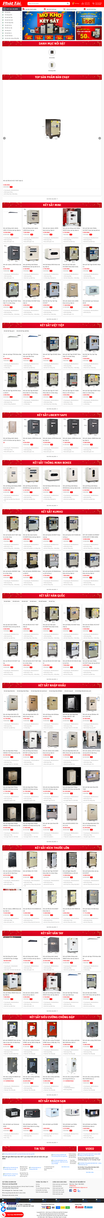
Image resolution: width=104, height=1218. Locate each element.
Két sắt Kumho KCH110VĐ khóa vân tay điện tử (70, 494)
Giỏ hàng (76, 3)
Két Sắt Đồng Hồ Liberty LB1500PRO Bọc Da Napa (10, 879)
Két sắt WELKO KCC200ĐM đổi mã (32, 832)
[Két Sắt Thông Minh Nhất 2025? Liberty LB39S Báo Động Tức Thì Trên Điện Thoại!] (90, 1082)
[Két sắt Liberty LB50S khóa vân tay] (12, 175)
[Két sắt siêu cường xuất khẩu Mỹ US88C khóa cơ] (32, 987)
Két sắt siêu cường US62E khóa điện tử (92, 963)
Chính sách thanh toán (58, 1128)
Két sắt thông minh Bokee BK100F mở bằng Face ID (30, 673)
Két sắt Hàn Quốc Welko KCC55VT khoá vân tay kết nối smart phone (91, 584)
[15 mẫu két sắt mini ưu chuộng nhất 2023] (56, 1100)
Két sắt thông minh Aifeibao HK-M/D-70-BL (51, 637)
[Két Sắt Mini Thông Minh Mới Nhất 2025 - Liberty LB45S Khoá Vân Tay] (90, 1101)
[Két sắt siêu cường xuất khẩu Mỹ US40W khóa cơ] (92, 987)
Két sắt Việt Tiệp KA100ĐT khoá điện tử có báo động (30, 313)
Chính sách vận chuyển (58, 1130)
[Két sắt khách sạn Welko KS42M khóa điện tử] (92, 1035)
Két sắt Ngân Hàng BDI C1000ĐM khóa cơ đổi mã (70, 794)
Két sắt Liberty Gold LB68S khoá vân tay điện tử (50, 673)
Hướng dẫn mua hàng (41, 1128)
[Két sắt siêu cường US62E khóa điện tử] (92, 951)
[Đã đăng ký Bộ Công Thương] (79, 1145)
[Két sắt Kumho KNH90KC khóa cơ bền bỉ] (32, 482)
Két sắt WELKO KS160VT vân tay (11, 584)
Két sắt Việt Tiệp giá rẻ (9, 252)
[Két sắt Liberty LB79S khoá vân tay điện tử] (52, 349)
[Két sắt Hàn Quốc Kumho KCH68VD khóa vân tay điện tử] (32, 446)
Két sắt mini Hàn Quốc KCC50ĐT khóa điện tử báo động (70, 188)
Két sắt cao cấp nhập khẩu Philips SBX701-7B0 (70, 637)
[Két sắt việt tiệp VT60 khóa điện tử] (12, 265)
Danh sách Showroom (87, 3)
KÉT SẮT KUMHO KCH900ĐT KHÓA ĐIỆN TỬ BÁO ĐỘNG (91, 458)
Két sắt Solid (25, 523)
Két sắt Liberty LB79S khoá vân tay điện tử (52, 361)
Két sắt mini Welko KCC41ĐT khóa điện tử (91, 547)
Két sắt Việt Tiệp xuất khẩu (23, 252)
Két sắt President (43, 523)
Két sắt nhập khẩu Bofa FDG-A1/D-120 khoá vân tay (91, 746)
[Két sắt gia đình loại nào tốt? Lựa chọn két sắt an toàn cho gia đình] (26, 1088)
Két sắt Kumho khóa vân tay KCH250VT (90, 794)
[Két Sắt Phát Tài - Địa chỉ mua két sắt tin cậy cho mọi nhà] (56, 1107)
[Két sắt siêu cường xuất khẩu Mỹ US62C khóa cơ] (52, 987)
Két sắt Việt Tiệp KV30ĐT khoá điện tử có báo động (91, 313)
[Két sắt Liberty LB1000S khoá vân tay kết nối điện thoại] (12, 782)
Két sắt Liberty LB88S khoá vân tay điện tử (12, 832)
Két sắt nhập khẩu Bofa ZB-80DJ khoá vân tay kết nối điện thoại (71, 674)
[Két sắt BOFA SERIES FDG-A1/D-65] (72, 734)
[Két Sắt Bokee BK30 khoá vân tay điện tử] (52, 175)
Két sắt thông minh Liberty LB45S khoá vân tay (30, 151)
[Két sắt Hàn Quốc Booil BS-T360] (92, 698)
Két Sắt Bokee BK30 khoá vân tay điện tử (51, 187)
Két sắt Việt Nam (9, 35)
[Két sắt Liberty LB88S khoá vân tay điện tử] (12, 820)
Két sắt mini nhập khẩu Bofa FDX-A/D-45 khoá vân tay (51, 710)
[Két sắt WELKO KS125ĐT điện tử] (52, 572)
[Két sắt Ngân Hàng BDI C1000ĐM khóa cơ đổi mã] (72, 782)
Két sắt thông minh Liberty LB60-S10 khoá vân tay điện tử (31, 879)
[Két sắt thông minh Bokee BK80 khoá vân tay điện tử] (12, 397)
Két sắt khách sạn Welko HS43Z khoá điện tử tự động (31, 1047)
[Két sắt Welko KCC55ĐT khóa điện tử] (32, 91)
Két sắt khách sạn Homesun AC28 (91, 224)
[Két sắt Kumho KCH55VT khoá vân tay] (52, 446)
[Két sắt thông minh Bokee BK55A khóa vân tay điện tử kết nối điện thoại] (72, 91)
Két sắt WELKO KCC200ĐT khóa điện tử (50, 832)
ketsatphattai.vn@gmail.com (80, 1126)
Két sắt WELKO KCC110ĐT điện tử (11, 103)
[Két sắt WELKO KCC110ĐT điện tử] (12, 91)
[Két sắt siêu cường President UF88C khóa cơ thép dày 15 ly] (52, 951)
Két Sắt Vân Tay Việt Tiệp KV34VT (90, 103)
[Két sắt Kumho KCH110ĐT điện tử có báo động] (12, 446)
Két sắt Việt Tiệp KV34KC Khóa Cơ (91, 187)
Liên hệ (37, 1122)
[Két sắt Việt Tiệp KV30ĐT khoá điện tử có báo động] (92, 302)
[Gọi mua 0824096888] (3, 1214)
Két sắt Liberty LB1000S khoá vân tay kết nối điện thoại (11, 794)
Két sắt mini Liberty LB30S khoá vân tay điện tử (50, 151)
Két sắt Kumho (16, 523)
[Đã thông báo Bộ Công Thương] (88, 1145)
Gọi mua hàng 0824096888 (98, 3)
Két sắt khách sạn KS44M (50, 1046)
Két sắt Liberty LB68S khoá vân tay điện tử (92, 361)
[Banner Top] (5, 1139)
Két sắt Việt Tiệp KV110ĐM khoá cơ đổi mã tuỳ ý (70, 313)
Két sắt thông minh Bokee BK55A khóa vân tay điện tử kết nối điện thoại (71, 104)
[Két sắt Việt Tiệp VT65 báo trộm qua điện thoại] (32, 265)
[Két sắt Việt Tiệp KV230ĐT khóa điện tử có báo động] (52, 782)
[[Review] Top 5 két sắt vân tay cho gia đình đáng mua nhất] (56, 1093)
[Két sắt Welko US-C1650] (32, 782)
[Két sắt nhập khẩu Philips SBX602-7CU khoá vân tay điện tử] (12, 734)
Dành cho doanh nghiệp (42, 1130)
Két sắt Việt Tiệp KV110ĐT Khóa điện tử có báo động (50, 313)
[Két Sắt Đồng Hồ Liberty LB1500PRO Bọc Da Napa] (12, 867)
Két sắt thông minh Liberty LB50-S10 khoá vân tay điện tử (12, 151)
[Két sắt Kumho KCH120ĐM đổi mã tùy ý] (72, 446)
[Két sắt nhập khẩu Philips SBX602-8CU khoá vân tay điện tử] (72, 698)
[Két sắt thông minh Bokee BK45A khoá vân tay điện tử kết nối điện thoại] (92, 397)
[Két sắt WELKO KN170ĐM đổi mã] (72, 820)
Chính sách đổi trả (57, 1124)
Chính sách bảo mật (58, 1132)
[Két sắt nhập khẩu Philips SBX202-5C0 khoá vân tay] (12, 698)
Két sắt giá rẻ (8, 30)
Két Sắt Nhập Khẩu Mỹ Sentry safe (83, 612)
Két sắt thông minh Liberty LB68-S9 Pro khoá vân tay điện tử (51, 879)
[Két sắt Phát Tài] (14, 3)
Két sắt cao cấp (8, 27)
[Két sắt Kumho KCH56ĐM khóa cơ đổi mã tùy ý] (52, 482)
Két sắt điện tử (8, 33)
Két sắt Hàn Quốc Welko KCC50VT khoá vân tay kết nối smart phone (91, 151)
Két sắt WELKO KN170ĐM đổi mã (71, 832)
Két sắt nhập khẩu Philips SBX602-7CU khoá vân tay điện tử (12, 746)
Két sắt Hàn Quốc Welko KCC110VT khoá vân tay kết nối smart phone (91, 916)
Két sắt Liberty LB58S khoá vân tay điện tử (72, 361)
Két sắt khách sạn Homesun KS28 (11, 1047)
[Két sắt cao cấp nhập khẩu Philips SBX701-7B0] (72, 625)
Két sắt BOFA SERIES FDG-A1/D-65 (70, 746)
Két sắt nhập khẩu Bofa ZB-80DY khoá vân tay (31, 637)
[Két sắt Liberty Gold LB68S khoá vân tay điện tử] (52, 662)
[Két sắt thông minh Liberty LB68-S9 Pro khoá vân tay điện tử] (52, 867)
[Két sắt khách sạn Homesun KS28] (12, 1035)
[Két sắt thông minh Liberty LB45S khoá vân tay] (32, 139)
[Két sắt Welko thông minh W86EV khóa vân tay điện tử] (72, 867)
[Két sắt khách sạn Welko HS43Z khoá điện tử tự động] (32, 1035)
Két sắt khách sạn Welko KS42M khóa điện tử (90, 1047)
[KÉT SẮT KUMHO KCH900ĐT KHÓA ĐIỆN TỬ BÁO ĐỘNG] (92, 446)
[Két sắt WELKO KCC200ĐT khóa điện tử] (52, 820)
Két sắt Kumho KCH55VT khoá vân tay (51, 458)
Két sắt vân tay (8, 25)
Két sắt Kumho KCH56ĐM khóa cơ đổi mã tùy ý (52, 494)
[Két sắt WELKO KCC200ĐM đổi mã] (32, 820)
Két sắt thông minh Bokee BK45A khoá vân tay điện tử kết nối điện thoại (91, 409)
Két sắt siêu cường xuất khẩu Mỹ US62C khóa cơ (51, 999)
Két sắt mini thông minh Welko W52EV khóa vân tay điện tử (71, 151)
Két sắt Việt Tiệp (8, 17)
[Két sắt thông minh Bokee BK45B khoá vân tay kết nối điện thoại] (32, 175)
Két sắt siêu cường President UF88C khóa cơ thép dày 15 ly (51, 963)
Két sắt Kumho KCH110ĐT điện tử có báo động (12, 458)
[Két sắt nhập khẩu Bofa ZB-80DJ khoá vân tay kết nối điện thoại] (72, 662)
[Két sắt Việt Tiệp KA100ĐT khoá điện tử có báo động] (32, 302)
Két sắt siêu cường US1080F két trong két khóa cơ (71, 999)
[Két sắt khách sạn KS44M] (52, 1035)
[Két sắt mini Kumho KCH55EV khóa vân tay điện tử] (92, 482)
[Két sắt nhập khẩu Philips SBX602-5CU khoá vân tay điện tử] (52, 91)
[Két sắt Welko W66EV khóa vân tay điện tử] (12, 904)
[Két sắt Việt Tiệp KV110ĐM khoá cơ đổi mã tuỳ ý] (72, 302)
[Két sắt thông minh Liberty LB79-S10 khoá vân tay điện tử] (12, 349)
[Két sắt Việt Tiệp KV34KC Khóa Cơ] (92, 175)
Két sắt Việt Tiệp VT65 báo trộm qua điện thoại (30, 277)
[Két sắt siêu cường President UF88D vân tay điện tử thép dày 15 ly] (32, 951)
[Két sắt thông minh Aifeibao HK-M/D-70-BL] (52, 625)
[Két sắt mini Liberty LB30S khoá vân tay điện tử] (52, 139)
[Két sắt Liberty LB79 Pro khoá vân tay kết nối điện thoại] (92, 662)
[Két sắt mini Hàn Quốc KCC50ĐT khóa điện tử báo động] (72, 175)
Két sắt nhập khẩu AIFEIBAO (55, 612)
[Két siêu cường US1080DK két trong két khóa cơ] (12, 987)
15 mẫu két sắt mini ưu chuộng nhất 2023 (68, 1100)
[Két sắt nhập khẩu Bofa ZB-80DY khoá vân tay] (32, 625)
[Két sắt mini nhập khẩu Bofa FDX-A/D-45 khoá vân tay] (52, 698)
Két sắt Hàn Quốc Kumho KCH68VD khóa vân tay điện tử (31, 458)
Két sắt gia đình (8, 14)
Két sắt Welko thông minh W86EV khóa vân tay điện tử (71, 879)
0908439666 (72, 1124)
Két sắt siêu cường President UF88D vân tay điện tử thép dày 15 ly (32, 963)
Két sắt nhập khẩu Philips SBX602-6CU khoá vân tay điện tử (32, 746)
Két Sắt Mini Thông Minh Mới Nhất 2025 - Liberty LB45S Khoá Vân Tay (89, 1110)
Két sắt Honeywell (69, 612)
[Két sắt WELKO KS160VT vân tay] (12, 572)
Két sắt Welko (7, 523)
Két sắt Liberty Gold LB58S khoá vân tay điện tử (70, 224)
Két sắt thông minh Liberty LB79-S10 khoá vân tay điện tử (12, 361)
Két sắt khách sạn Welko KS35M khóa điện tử (70, 1047)
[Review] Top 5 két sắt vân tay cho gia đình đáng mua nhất (68, 1092)
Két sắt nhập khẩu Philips (23, 612)
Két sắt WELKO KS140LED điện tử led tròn (72, 584)
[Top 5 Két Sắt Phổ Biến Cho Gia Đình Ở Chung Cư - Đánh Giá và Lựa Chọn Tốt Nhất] (56, 1085)
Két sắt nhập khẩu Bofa (9, 612)
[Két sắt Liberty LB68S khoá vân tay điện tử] (92, 349)
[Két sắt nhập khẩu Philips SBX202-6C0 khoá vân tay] (32, 698)
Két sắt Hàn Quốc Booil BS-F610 (51, 746)
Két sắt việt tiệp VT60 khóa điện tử (12, 277)
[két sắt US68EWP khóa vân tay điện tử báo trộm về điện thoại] (12, 951)
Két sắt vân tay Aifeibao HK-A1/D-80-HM (91, 637)
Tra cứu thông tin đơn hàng (43, 1126)
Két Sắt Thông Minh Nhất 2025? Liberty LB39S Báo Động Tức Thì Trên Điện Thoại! (89, 1090)
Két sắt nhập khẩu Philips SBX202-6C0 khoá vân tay (30, 710)
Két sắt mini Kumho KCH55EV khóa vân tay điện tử (91, 494)
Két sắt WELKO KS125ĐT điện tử (51, 584)
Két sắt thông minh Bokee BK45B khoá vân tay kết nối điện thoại (32, 188)
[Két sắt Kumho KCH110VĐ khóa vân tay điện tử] (72, 482)
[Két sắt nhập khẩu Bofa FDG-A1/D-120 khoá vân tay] (92, 734)
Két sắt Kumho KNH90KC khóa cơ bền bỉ (31, 494)
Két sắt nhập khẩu (9, 22)
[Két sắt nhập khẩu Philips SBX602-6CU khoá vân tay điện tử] (32, 734)
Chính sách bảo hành (58, 1126)
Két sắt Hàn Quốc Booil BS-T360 (90, 710)
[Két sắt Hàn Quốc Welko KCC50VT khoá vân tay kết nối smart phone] (92, 139)
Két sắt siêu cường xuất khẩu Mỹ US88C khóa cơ (31, 999)
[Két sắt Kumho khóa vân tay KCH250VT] (92, 782)
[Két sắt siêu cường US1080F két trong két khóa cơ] (72, 987)
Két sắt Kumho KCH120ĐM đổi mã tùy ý (72, 458)
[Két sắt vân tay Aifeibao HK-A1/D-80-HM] (92, 625)
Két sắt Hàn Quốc (9, 20)
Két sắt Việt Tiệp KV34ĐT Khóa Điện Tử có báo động (12, 224)
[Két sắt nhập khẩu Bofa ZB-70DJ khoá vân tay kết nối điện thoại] (12, 625)
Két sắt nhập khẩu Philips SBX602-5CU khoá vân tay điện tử (52, 104)
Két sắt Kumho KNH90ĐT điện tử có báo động (11, 494)
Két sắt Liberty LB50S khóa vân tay (12, 187)
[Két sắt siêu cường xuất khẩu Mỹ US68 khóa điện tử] (72, 951)
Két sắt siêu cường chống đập (12, 38)
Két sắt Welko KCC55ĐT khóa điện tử (31, 103)
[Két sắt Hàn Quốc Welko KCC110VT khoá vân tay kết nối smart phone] (92, 904)
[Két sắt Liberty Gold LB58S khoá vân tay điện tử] (72, 212)
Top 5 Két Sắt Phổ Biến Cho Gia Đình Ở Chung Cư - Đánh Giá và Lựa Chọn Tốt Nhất (69, 1085)
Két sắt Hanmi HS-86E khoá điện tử (91, 832)
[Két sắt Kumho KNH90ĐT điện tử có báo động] (12, 482)
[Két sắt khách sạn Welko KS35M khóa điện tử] (72, 1035)
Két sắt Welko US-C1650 (30, 793)
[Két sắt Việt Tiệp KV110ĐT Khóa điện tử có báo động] (52, 302)
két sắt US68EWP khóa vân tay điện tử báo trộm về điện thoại (12, 963)
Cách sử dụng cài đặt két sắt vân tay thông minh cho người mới (69, 1078)
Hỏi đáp (38, 1124)
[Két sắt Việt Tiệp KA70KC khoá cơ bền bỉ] (12, 302)
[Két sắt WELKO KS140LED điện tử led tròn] (72, 572)
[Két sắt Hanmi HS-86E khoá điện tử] (92, 820)
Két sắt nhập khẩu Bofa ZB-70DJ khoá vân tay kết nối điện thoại (11, 637)
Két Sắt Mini (7, 12)
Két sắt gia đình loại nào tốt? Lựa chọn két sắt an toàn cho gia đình (25, 1105)
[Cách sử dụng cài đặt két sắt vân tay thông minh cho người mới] (56, 1078)
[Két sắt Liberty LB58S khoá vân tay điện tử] (72, 349)
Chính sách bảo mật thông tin (60, 1122)
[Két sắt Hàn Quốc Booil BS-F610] (52, 734)
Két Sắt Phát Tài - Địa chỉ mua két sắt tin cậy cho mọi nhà (69, 1107)
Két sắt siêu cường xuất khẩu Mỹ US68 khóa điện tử (71, 963)
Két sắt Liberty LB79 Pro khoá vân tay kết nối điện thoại (91, 673)
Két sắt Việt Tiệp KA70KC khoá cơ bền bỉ (12, 313)
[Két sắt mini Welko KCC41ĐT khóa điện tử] (92, 535)
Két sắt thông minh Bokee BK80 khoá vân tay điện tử (12, 409)
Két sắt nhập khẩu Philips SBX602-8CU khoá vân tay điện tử (71, 710)
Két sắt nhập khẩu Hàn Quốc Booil (39, 612)
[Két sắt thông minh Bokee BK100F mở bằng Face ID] (32, 662)
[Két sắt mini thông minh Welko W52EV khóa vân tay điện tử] (72, 139)
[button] (73, 27)
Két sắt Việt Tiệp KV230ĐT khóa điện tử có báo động (50, 794)
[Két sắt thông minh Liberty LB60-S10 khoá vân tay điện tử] (32, 867)
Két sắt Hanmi (33, 523)
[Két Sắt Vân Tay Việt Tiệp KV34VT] (92, 91)
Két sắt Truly (52, 523)
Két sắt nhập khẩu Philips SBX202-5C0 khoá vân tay (10, 710)
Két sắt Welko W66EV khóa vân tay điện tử (12, 915)
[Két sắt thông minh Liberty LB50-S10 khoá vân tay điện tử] (12, 139)
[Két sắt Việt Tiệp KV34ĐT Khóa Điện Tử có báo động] (12, 212)
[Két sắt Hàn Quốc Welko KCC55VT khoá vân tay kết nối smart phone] (92, 572)
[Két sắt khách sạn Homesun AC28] (92, 212)
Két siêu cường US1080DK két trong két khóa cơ (11, 999)
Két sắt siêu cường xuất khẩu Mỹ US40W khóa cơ (91, 999)
